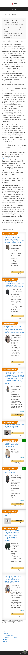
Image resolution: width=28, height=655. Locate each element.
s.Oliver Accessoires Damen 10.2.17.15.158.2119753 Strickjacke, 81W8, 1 (12, 444)
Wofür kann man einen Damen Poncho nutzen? (14, 25)
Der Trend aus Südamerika (11, 22)
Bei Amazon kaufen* (18, 271)
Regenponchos (6, 158)
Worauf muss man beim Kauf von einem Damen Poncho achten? (13, 34)
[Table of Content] (23, 20)
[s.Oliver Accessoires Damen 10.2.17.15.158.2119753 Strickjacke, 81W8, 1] (7, 453)
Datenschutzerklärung (8, 635)
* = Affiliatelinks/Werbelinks (10, 637)
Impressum (6, 633)
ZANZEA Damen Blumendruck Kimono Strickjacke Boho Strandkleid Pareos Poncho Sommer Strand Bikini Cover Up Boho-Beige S (12, 579)
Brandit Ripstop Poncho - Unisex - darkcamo (11, 471)
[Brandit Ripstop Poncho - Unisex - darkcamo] (7, 479)
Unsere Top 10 (8, 37)
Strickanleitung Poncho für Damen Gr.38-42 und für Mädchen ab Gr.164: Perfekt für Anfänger (14, 426)
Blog (4, 631)
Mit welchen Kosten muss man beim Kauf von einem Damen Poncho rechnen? (13, 29)
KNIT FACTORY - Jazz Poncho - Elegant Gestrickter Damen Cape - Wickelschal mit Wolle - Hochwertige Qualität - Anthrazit (14, 284)
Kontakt (5, 639)
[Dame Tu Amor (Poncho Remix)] (7, 521)
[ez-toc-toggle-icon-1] (23, 20)
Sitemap (5, 641)
